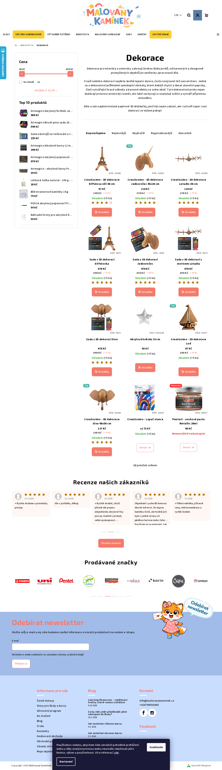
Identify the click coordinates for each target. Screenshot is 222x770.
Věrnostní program (49, 711)
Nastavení (65, 762)
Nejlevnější (119, 133)
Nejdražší (138, 133)
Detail (143, 447)
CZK (176, 15)
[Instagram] (152, 713)
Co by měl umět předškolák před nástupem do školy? (107, 712)
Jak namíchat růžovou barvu (105, 723)
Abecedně (184, 133)
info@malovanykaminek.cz (157, 701)
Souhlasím (156, 747)
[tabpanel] (22, 581)
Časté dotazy (45, 701)
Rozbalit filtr (45, 90)
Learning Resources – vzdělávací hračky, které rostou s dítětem (107, 701)
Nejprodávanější (161, 133)
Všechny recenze (111, 543)
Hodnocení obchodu (50, 736)
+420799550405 (149, 705)
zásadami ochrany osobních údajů (65, 654)
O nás (40, 726)
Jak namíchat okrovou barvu (105, 733)
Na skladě (32, 82)
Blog (40, 721)
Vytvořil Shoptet (201, 765)
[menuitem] (6, 34)
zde (116, 753)
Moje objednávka (48, 751)
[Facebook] (144, 713)
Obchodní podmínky (50, 741)
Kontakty (43, 731)
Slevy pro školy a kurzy (51, 706)
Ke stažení (44, 716)
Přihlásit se (21, 664)
